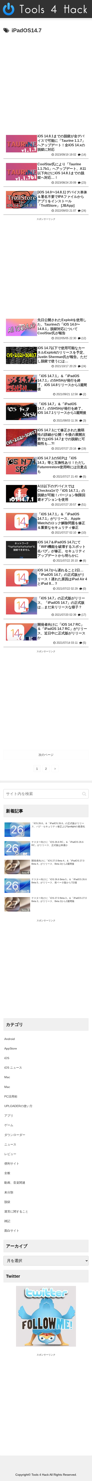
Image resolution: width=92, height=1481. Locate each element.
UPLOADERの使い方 (18, 1106)
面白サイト (11, 1230)
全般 (7, 1173)
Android (9, 1039)
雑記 (7, 1221)
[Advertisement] (46, 83)
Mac (7, 1077)
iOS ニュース (13, 1067)
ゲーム (8, 1125)
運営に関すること (16, 1211)
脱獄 (7, 1202)
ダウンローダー (14, 1135)
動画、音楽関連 (14, 1182)
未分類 (8, 1192)
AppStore (10, 1048)
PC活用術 (10, 1096)
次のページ (46, 754)
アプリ (8, 1115)
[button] (84, 793)
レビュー (10, 1154)
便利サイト (11, 1163)
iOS (6, 1058)
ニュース (10, 1144)
